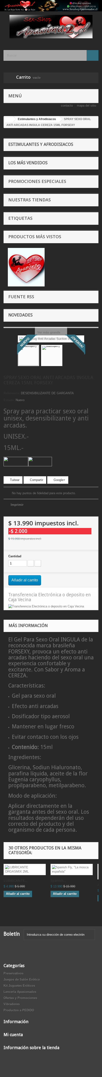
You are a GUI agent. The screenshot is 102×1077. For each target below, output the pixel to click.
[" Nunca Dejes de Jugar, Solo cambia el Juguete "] (51, 5)
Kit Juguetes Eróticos (19, 985)
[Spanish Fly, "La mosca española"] (72, 869)
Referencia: (12, 393)
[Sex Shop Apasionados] (51, 26)
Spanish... (58, 880)
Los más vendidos (27, 162)
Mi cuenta (13, 1034)
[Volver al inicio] (8, 119)
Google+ (59, 480)
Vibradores (12, 1004)
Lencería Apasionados (20, 992)
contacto (67, 105)
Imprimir (17, 504)
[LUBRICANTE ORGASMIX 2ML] (25, 869)
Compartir (36, 480)
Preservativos (13, 973)
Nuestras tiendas (29, 200)
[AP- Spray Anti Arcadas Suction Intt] (28, 355)
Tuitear (14, 480)
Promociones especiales (37, 181)
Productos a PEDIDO (19, 1010)
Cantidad (14, 556)
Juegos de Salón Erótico (22, 979)
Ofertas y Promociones (20, 998)
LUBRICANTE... (16, 880)
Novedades (20, 314)
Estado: (9, 400)
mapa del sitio (86, 105)
